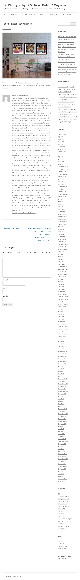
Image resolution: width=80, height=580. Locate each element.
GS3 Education (62, 504)
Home (4, 15)
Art (59, 494)
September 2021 (63, 249)
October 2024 (62, 172)
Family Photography (64, 496)
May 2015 (61, 429)
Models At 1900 (63, 521)
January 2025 (62, 164)
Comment (6, 257)
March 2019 (61, 319)
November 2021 (63, 244)
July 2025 (60, 157)
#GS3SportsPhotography (10, 85)
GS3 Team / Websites (28, 15)
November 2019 (63, 299)
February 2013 (62, 479)
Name (5, 280)
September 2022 (63, 222)
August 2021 (62, 251)
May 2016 (61, 401)
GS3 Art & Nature (63, 501)
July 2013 (60, 471)
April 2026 (61, 142)
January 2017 (62, 381)
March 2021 (61, 264)
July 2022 (60, 227)
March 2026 (61, 144)
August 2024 (62, 177)
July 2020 (60, 279)
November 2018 (63, 329)
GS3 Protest (61, 516)
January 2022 (62, 239)
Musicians (61, 524)
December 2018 (63, 326)
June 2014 (61, 449)
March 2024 (61, 184)
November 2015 (63, 416)
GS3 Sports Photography (25, 83)
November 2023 (63, 189)
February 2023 (62, 212)
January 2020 (62, 294)
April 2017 (61, 374)
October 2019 (62, 301)
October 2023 (62, 192)
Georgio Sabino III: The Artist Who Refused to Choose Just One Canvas (67, 49)
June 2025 (61, 159)
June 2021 (61, 256)
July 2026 (60, 137)
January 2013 (62, 481)
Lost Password (53, 15)
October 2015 (62, 419)
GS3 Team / (13, 15)
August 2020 (62, 276)
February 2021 (62, 266)
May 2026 (61, 139)
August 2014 (62, 444)
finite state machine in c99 (66, 102)
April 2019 (61, 316)
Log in (60, 541)
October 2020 (62, 271)
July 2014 (60, 446)
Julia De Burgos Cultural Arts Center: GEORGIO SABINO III (66, 89)
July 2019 (60, 309)
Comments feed (63, 546)
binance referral (63, 87)
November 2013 (63, 461)
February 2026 (62, 147)
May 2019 (61, 314)
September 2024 (63, 174)
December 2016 (63, 384)
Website (5, 296)
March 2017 (61, 376)
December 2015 (63, 414)
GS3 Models (61, 509)
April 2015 (61, 431)
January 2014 (62, 456)
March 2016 (61, 406)
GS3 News (61, 514)
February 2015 (62, 436)
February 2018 (62, 351)
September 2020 (63, 274)
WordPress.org (62, 549)
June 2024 (61, 179)
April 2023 (61, 207)
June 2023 (61, 202)
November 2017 (63, 356)
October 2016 (62, 389)
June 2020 (61, 281)
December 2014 (63, 441)
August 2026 (62, 134)
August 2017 (62, 364)
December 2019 (63, 296)
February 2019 (62, 321)
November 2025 (63, 152)
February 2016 (62, 409)
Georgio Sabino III (63, 499)
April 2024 (61, 182)
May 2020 (61, 284)
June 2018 (61, 341)
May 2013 (61, 476)
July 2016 (60, 396)
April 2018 (61, 346)
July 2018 (60, 339)
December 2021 (63, 242)
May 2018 (61, 344)
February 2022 (62, 237)
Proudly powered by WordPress (11, 576)
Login (41, 15)
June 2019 (61, 311)
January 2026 (62, 149)
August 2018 (62, 336)
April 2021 (61, 261)
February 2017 (62, 379)
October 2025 (62, 154)
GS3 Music (61, 511)
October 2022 (62, 219)
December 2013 (63, 459)
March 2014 (61, 451)
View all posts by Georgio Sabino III (24, 213)
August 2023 (62, 197)
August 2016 (62, 394)
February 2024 (62, 187)
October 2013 (62, 464)
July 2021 (60, 254)
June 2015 (61, 426)
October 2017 (62, 359)
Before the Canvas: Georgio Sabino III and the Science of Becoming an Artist (66, 56)
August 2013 (62, 469)
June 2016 (61, 399)
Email (5, 288)
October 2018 (62, 331)
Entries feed (61, 544)
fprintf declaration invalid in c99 (67, 117)
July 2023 (60, 199)
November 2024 (63, 169)
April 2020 (61, 286)
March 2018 (61, 349)
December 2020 (63, 269)
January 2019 (62, 324)
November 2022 (63, 217)
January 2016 (62, 411)
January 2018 (62, 354)
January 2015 (62, 439)
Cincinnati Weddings (10, 228)
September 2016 (63, 391)
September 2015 (63, 421)
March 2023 (61, 209)
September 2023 (63, 194)
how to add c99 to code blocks (67, 94)
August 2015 (62, 424)
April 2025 (61, 162)
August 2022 (62, 224)
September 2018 (63, 334)
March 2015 (61, 434)
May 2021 (61, 259)
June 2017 (61, 369)
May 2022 (61, 232)
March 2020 (61, 289)
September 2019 (63, 304)
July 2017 (60, 366)
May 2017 (61, 371)
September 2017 (63, 361)
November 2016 (63, 386)
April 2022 (61, 234)
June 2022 (61, 229)
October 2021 (62, 247)
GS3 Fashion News (63, 506)
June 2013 (61, 474)
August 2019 (62, 306)
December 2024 (63, 167)
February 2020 (62, 291)
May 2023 (61, 204)
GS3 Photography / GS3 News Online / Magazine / (35, 5)
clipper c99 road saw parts (66, 109)
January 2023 (62, 214)
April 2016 (61, 404)
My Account (67, 15)
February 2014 (62, 454)
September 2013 (63, 466)
